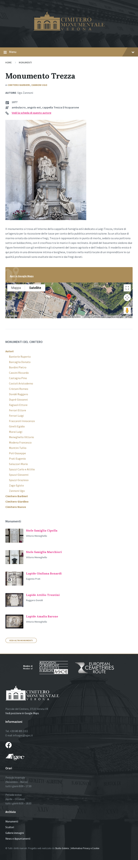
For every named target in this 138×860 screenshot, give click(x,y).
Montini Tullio (17, 448)
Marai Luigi (15, 431)
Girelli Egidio (17, 426)
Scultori (9, 827)
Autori (9, 351)
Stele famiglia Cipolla (41, 530)
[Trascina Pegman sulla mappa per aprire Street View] (127, 310)
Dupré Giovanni (18, 399)
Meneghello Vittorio (21, 437)
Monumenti (25, 62)
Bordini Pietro (17, 367)
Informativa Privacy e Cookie (85, 848)
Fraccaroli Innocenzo (22, 421)
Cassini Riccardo (19, 372)
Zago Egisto (16, 485)
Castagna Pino (18, 378)
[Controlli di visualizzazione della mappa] (127, 297)
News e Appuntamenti (17, 838)
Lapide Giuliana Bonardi (44, 573)
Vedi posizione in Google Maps (22, 713)
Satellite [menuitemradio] (35, 288)
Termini (128, 317)
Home (8, 62)
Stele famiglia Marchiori (44, 552)
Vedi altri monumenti (21, 640)
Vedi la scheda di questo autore (31, 112)
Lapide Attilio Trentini (43, 595)
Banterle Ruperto (20, 356)
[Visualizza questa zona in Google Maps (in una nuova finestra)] (12, 316)
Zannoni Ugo (39, 85)
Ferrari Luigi (16, 415)
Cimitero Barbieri (19, 85)
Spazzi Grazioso (19, 480)
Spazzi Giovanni (18, 474)
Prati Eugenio (17, 458)
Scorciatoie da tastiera (71, 317)
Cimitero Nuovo (15, 507)
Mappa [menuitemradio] (16, 288)
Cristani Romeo (18, 389)
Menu (12, 52)
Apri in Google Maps (22, 276)
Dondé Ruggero (18, 394)
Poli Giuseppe (17, 453)
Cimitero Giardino (17, 501)
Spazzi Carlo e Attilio (22, 469)
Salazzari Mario (18, 464)
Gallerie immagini (14, 833)
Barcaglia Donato (20, 362)
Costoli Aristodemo (21, 383)
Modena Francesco (20, 442)
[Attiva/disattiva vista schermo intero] (127, 287)
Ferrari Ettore (17, 410)
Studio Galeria (62, 848)
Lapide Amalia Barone (42, 616)
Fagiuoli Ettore (18, 405)
